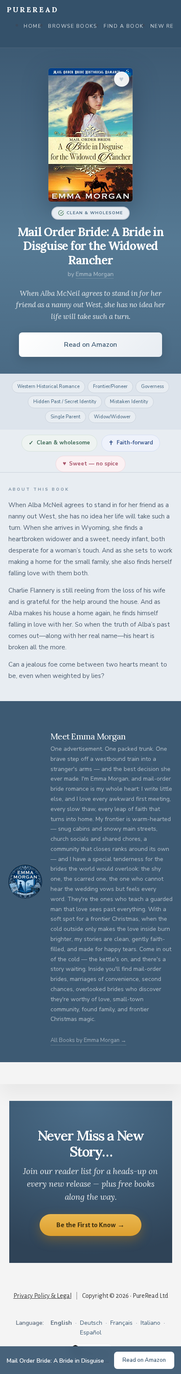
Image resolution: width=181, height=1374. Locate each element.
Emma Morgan (95, 274)
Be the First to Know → (90, 1224)
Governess (152, 386)
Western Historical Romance (48, 386)
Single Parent (65, 417)
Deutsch (91, 1323)
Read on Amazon (90, 344)
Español (90, 1333)
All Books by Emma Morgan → (88, 1040)
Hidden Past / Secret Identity (64, 402)
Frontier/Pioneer (110, 386)
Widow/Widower (112, 417)
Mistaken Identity (129, 402)
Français (121, 1323)
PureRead (33, 9)
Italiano (150, 1323)
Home (32, 26)
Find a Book (124, 26)
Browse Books (72, 26)
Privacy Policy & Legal (42, 1295)
